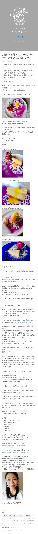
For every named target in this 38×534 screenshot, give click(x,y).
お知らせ (13, 527)
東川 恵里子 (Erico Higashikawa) (23, 86)
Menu (19, 41)
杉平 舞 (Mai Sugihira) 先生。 (24, 322)
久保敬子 (25, 311)
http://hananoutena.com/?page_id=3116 (15, 452)
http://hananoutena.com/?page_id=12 (14, 446)
